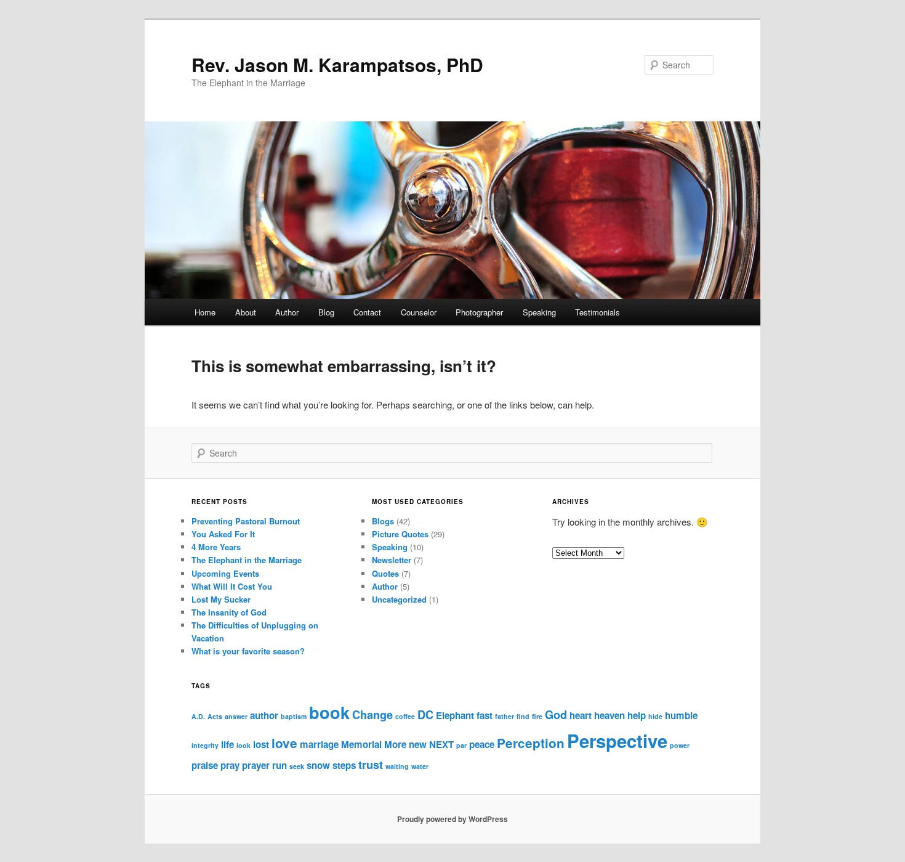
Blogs (383, 521)
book (329, 712)
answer (236, 716)
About (245, 312)
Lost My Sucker (221, 599)
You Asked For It (223, 534)
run (279, 765)
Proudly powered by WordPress (452, 818)
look (243, 745)
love (284, 743)
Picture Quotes (400, 534)
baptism (294, 716)
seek (296, 766)
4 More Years (216, 547)
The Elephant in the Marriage (246, 560)
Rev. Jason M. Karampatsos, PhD (337, 64)
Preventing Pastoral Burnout (245, 521)
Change (372, 714)
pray (229, 765)
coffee (405, 716)
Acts (214, 716)
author (264, 715)
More (395, 744)
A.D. (198, 716)
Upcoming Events (225, 573)
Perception (531, 743)
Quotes (385, 573)
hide (655, 716)
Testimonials (597, 312)
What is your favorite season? (248, 651)
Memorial (361, 744)
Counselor (418, 312)
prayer (256, 765)
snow (318, 765)
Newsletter (391, 560)
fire (537, 716)
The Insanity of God (229, 612)
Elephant (455, 715)
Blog (326, 312)
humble (681, 715)
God (556, 714)
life (227, 744)
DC (425, 714)
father (504, 716)
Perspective (617, 741)
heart (580, 715)
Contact (367, 312)
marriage (319, 744)
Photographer (479, 312)
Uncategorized (399, 599)
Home (205, 312)
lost (261, 744)
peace (481, 744)
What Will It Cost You (231, 586)
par (461, 745)
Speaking (539, 312)
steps (344, 765)
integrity (205, 745)
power (680, 745)
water (419, 766)
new (418, 744)
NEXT (441, 744)
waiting (397, 766)
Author (287, 312)
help (636, 715)
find (523, 716)
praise (204, 765)
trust (370, 764)
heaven (609, 715)
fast (485, 715)
